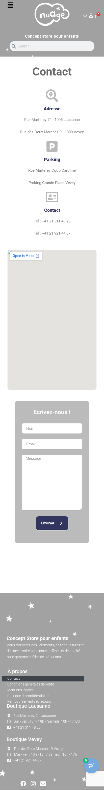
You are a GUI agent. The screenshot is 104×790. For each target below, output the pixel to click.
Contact (13, 678)
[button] (10, 5)
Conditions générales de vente (30, 684)
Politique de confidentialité (27, 696)
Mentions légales (20, 690)
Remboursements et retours (29, 701)
